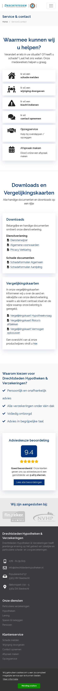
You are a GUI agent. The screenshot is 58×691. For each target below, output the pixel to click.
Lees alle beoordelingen (29, 482)
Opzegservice (9, 658)
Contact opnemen (11, 649)
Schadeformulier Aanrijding (26, 267)
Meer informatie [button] (10, 679)
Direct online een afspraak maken (33, 155)
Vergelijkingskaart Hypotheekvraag (31, 315)
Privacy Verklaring (20, 249)
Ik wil (30, 117)
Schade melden (10, 640)
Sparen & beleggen (12, 620)
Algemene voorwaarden (24, 244)
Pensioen (7, 625)
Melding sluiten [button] (29, 686)
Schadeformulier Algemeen (26, 262)
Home (5, 22)
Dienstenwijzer (19, 240)
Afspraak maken (10, 654)
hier (35, 343)
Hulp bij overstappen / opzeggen (32, 136)
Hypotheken (8, 611)
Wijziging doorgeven (13, 645)
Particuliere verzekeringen (15, 606)
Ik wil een (29, 76)
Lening (6, 615)
